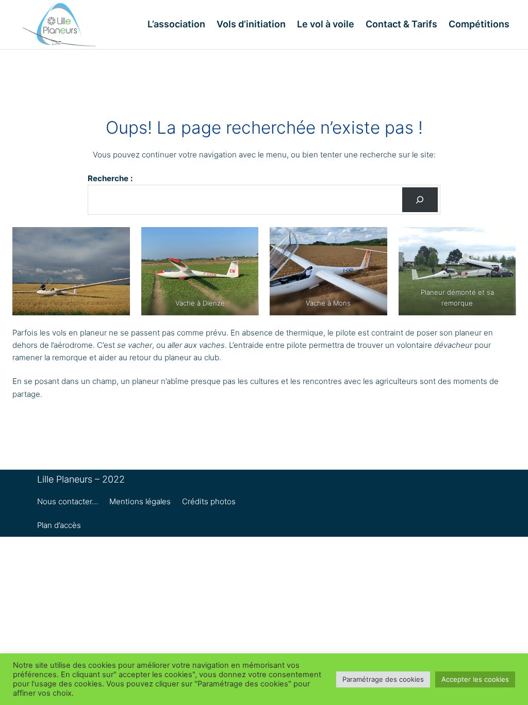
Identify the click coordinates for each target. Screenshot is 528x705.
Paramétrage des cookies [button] (383, 679)
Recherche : (110, 178)
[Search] (419, 199)
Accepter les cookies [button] (475, 679)
